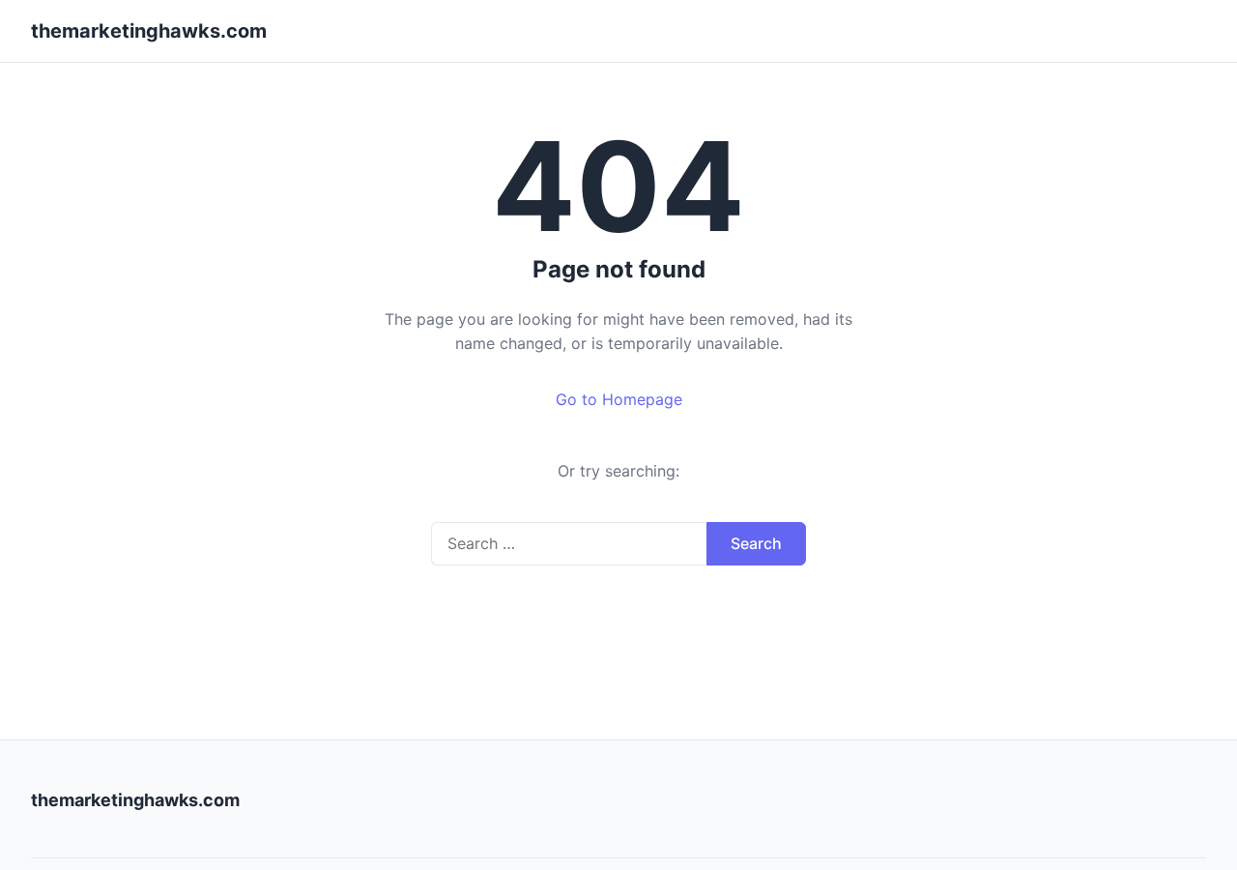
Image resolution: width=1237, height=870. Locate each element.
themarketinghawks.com (149, 31)
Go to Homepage (619, 399)
